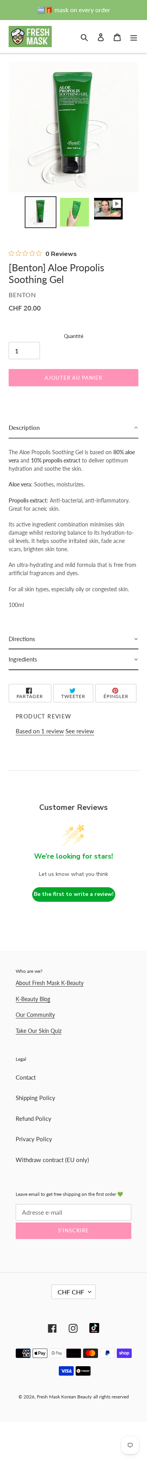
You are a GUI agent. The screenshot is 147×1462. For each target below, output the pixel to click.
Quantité (73, 336)
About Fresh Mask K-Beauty (49, 983)
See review (79, 731)
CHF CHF (71, 1292)
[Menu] (133, 36)
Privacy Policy (34, 1138)
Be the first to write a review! (74, 894)
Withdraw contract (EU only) (52, 1159)
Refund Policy (33, 1118)
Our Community (35, 1014)
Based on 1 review (40, 731)
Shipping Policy (35, 1097)
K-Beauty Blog (33, 999)
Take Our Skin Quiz (39, 1030)
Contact (26, 1077)
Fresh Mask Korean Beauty (64, 1397)
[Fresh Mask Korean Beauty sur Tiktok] (94, 1328)
